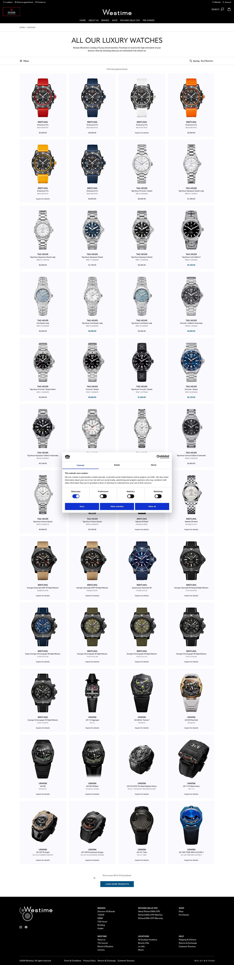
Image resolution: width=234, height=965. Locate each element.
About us (93, 20)
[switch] (103, 496)
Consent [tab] (80, 465)
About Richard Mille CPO (149, 911)
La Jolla (141, 946)
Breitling (101, 925)
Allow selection (117, 506)
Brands (105, 20)
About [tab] (153, 465)
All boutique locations (147, 939)
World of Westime (105, 946)
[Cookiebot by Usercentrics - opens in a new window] (158, 457)
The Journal (103, 943)
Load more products (117, 884)
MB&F (100, 918)
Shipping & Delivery (187, 939)
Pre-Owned (148, 20)
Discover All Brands (106, 911)
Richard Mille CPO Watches (150, 914)
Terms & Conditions (72, 960)
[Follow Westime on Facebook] (26, 927)
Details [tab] (117, 465)
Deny (82, 506)
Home (83, 20)
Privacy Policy (89, 960)
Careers (101, 949)
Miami (141, 949)
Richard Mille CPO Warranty (150, 918)
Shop (114, 20)
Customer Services (187, 946)
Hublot (100, 928)
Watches (31, 27)
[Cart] (229, 9)
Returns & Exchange (188, 943)
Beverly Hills (143, 943)
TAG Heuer (102, 921)
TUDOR (101, 914)
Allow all (152, 506)
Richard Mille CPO (130, 20)
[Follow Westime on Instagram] (21, 927)
